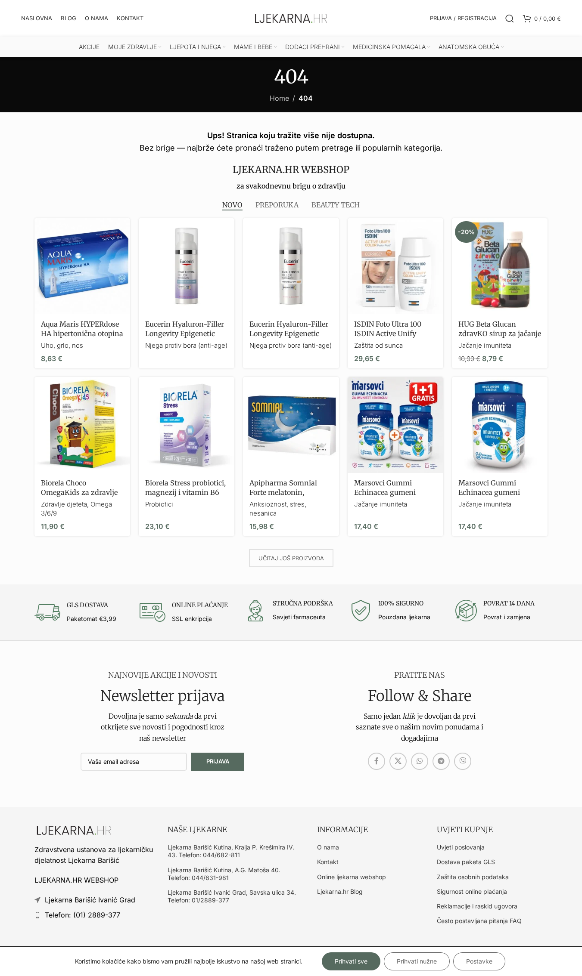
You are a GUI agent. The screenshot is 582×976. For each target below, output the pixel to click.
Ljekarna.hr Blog (340, 891)
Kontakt (328, 861)
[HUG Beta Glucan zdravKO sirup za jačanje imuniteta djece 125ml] (500, 266)
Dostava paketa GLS (466, 861)
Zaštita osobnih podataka (473, 876)
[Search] (509, 18)
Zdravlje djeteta (64, 504)
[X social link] (398, 761)
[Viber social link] (462, 761)
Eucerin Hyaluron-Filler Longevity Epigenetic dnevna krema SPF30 (288, 334)
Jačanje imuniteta (484, 345)
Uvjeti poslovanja (461, 847)
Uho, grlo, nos (62, 345)
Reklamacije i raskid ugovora (477, 906)
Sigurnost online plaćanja (472, 891)
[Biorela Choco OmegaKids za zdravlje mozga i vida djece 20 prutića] (82, 425)
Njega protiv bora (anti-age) (186, 345)
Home (279, 98)
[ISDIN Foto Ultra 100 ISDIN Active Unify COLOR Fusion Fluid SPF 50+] (395, 266)
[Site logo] (291, 17)
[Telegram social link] (441, 761)
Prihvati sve (351, 961)
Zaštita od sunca (378, 345)
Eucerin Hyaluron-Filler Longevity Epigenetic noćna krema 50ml (184, 334)
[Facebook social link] (376, 761)
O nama (328, 847)
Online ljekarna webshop (351, 876)
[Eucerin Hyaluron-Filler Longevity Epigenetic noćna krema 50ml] (186, 266)
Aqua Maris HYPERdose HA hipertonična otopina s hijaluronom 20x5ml (82, 334)
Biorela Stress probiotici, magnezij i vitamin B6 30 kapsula (185, 493)
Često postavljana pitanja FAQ (479, 920)
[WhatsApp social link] (419, 761)
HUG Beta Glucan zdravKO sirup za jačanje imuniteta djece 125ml (499, 334)
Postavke (479, 961)
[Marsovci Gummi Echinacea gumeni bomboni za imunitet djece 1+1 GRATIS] (395, 425)
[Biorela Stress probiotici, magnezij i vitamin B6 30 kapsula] (186, 425)
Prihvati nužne (417, 961)
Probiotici (159, 504)
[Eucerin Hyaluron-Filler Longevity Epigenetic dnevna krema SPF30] (291, 266)
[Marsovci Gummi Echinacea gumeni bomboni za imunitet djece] (500, 425)
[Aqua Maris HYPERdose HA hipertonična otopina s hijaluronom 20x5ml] (82, 266)
